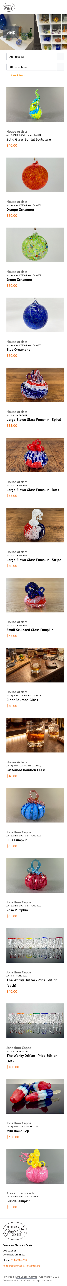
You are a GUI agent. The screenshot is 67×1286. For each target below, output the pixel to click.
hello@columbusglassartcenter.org (21, 1265)
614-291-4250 (19, 1260)
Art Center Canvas (26, 1276)
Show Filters (17, 75)
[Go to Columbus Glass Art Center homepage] (9, 7)
